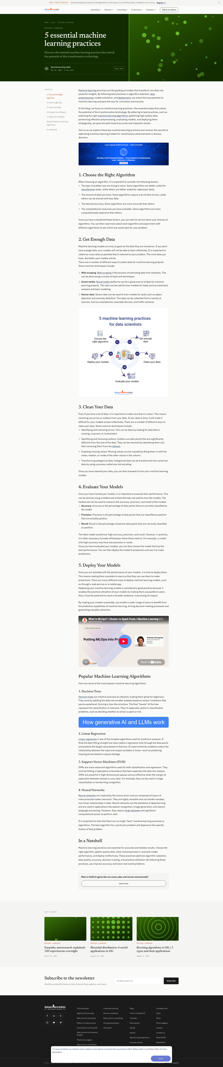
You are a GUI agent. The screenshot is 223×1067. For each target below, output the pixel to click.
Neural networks (87, 795)
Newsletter (160, 1042)
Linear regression (87, 739)
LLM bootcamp (83, 1008)
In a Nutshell (52, 129)
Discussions (135, 1023)
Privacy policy (173, 1063)
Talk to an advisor (169, 9)
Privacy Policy (154, 1049)
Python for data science (86, 1023)
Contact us (160, 1033)
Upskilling (95, 10)
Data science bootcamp (86, 1018)
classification (88, 189)
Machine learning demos (140, 1037)
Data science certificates (87, 1044)
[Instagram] (47, 1022)
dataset (116, 446)
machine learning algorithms (113, 115)
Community (136, 10)
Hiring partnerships (111, 1023)
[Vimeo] (60, 1022)
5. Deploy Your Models (56, 117)
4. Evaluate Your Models (56, 112)
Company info (162, 1008)
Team (158, 1013)
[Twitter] (60, 1016)
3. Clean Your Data (54, 107)
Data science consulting (113, 1018)
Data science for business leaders (87, 1033)
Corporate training (110, 1008)
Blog (53, 22)
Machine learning (66, 22)
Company (150, 10)
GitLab (132, 1028)
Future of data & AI (137, 1013)
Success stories (136, 1042)
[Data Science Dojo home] (58, 1007)
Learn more (123, 883)
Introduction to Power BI (87, 1028)
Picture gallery (162, 1023)
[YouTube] (54, 1022)
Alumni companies (110, 1013)
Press (158, 1018)
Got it (160, 1058)
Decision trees (85, 696)
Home (46, 22)
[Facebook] (47, 1016)
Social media (103, 281)
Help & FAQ (161, 1037)
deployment (124, 97)
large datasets (132, 810)
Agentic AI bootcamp (85, 1013)
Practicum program (84, 1040)
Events (132, 1033)
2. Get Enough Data (54, 102)
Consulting (121, 10)
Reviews (108, 10)
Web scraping (104, 272)
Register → (161, 3)
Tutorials (133, 1018)
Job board (107, 1028)
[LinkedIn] (54, 1016)
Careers (159, 1028)
